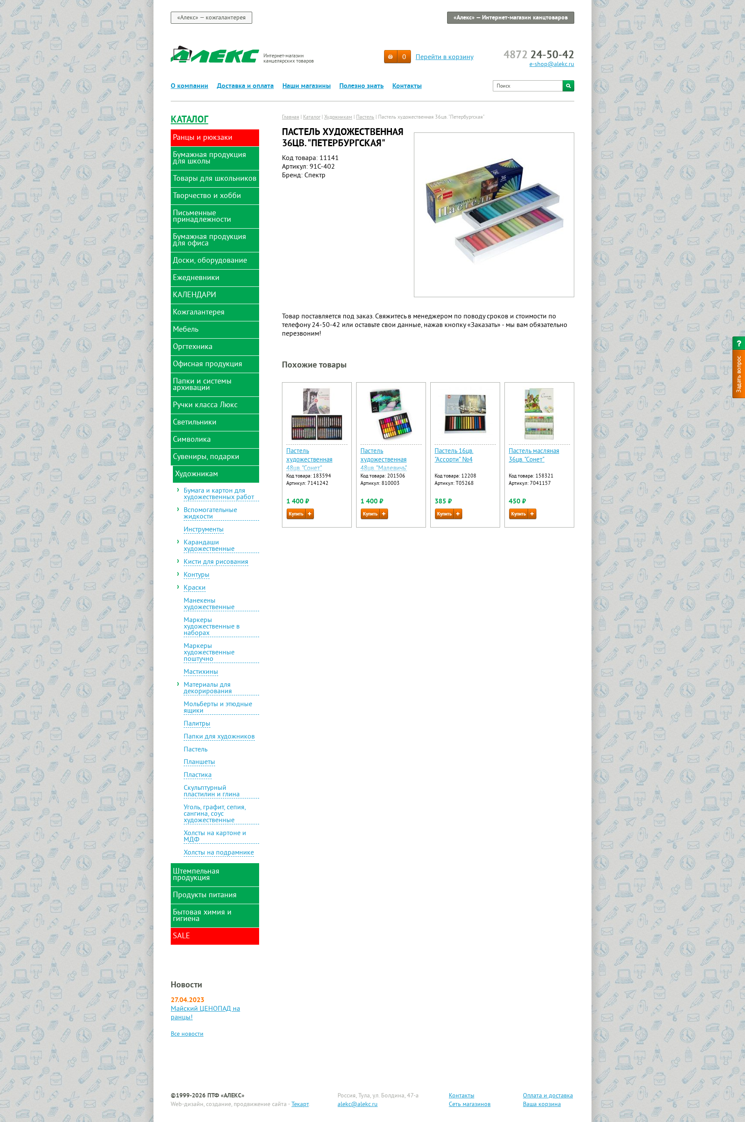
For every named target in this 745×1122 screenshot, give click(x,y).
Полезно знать (361, 86)
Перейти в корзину (444, 57)
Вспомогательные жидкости (210, 514)
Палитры (197, 724)
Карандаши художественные (209, 546)
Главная (290, 117)
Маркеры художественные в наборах (212, 627)
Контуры (197, 575)
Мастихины (201, 672)
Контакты (407, 86)
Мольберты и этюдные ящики (218, 708)
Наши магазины (306, 86)
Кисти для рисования (216, 562)
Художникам (338, 117)
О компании (189, 86)
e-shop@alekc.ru (551, 64)
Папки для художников (219, 737)
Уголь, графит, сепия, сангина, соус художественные (215, 814)
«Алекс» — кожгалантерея (211, 18)
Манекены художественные (209, 604)
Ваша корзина (542, 1104)
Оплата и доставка (548, 1096)
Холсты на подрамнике (219, 853)
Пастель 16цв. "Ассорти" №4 (454, 455)
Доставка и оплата (245, 86)
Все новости (187, 1034)
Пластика (198, 775)
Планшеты (199, 762)
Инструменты (204, 530)
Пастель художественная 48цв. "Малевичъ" (383, 460)
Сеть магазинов (470, 1104)
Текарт (300, 1104)
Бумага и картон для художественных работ (219, 494)
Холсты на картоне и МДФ (215, 837)
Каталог (189, 120)
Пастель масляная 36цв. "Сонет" (534, 455)
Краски (195, 588)
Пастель (195, 750)
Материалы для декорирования (208, 688)
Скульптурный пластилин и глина (212, 791)
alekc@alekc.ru (358, 1104)
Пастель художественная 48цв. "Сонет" (309, 460)
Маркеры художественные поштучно (209, 653)
